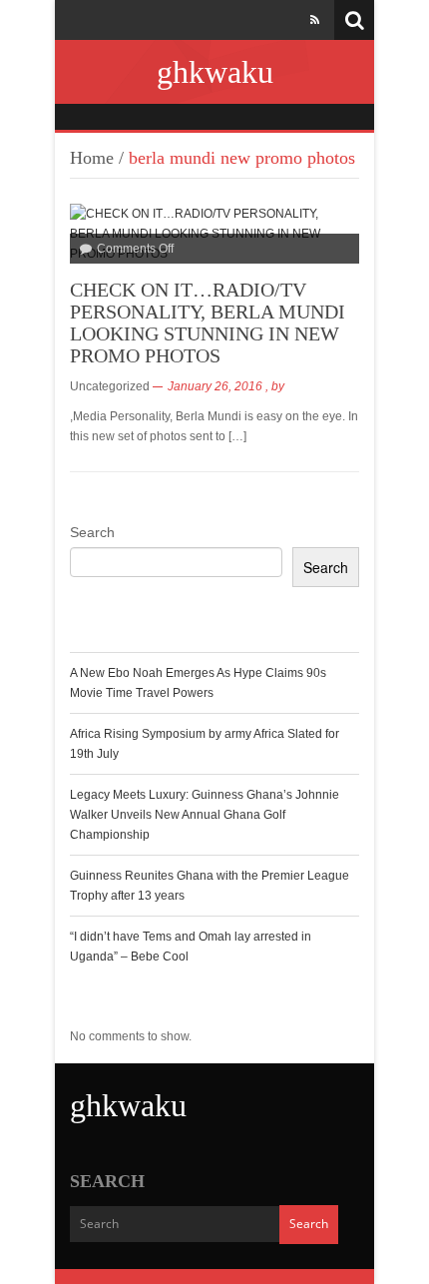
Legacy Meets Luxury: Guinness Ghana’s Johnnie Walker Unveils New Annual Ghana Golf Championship (204, 815)
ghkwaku (215, 72)
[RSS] (314, 20)
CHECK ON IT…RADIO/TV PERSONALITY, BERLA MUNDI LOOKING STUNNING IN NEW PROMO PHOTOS (207, 322)
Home (92, 158)
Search (92, 532)
